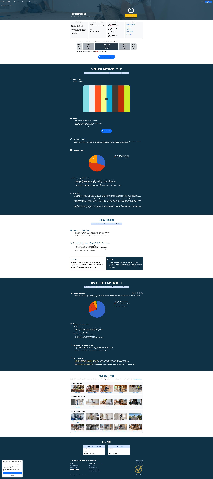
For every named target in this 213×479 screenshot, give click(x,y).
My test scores (73, 467)
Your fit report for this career (90, 448)
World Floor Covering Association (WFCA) (83, 361)
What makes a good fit (109, 223)
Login (202, 1)
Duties (87, 73)
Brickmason (77, 392)
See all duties (107, 131)
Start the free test (112, 451)
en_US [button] (35, 1)
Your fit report (129, 34)
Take (208, 2)
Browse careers (112, 448)
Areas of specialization (115, 73)
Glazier (135, 406)
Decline (12, 475)
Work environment (95, 73)
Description (125, 73)
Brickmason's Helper (92, 392)
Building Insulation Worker (106, 392)
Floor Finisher (92, 406)
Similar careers (125, 286)
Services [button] (29, 1)
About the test (92, 465)
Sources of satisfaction (97, 223)
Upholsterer (135, 431)
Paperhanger (106, 420)
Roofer (135, 420)
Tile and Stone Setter (120, 431)
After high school (106, 286)
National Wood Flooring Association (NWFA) (84, 364)
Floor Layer (106, 406)
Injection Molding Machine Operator (77, 421)
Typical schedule (104, 73)
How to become (129, 31)
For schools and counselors (94, 471)
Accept (12, 473)
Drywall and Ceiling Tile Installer (78, 406)
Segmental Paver (77, 431)
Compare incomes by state (107, 57)
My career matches (74, 465)
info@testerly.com (139, 460)
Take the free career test (94, 469)
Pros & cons (118, 223)
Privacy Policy (72, 474)
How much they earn (130, 24)
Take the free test (131, 15)
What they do (129, 26)
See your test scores (113, 453)
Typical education (89, 286)
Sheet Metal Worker (92, 431)
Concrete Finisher (135, 392)
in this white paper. (137, 379)
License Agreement (85, 474)
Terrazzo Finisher (106, 431)
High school (97, 286)
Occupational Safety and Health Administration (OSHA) (86, 362)
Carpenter (121, 392)
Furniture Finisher (121, 406)
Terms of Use (79, 474)
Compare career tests (93, 467)
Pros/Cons (128, 29)
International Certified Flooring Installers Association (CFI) (87, 360)
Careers (4, 5)
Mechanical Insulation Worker (92, 420)
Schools (24, 1)
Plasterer (121, 420)
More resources (115, 286)
